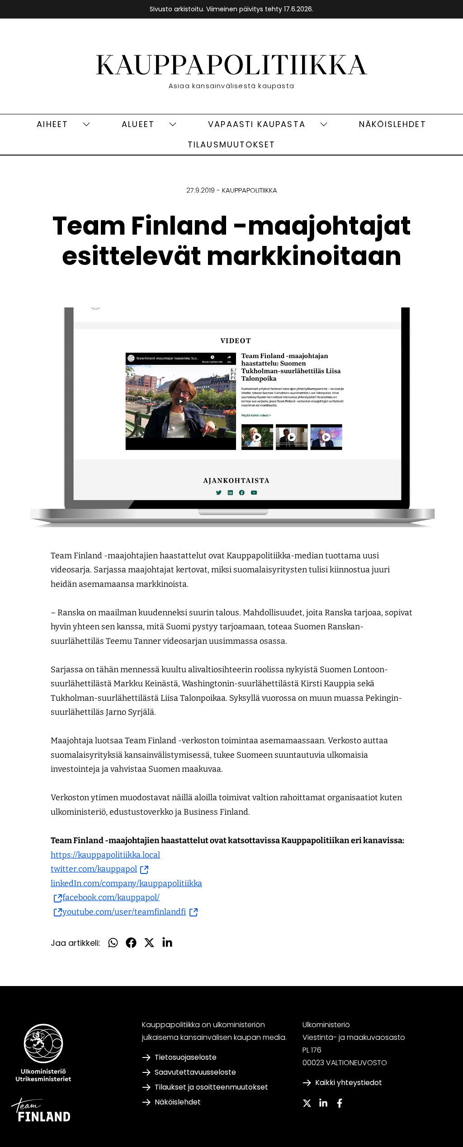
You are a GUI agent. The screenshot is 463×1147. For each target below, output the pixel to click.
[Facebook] (339, 1103)
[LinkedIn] (323, 1103)
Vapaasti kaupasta (257, 124)
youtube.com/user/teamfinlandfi (130, 912)
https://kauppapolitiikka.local (105, 855)
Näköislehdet (392, 124)
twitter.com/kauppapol (100, 869)
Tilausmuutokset (231, 144)
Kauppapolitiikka (249, 190)
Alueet (138, 124)
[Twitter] (307, 1103)
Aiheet (52, 124)
